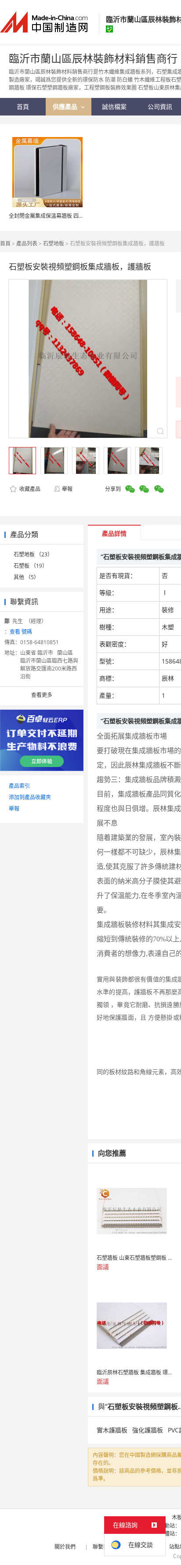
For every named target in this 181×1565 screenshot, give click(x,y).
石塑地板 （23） (33, 554)
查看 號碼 (21, 631)
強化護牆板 (147, 1430)
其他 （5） (26, 577)
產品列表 (26, 243)
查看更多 (41, 695)
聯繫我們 (103, 1547)
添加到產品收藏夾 (30, 797)
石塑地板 (53, 243)
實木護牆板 (112, 1430)
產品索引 (19, 786)
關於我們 (65, 1547)
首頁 (5, 243)
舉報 (67, 489)
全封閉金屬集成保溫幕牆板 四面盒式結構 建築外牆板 (71, 216)
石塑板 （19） (30, 566)
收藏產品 (29, 489)
